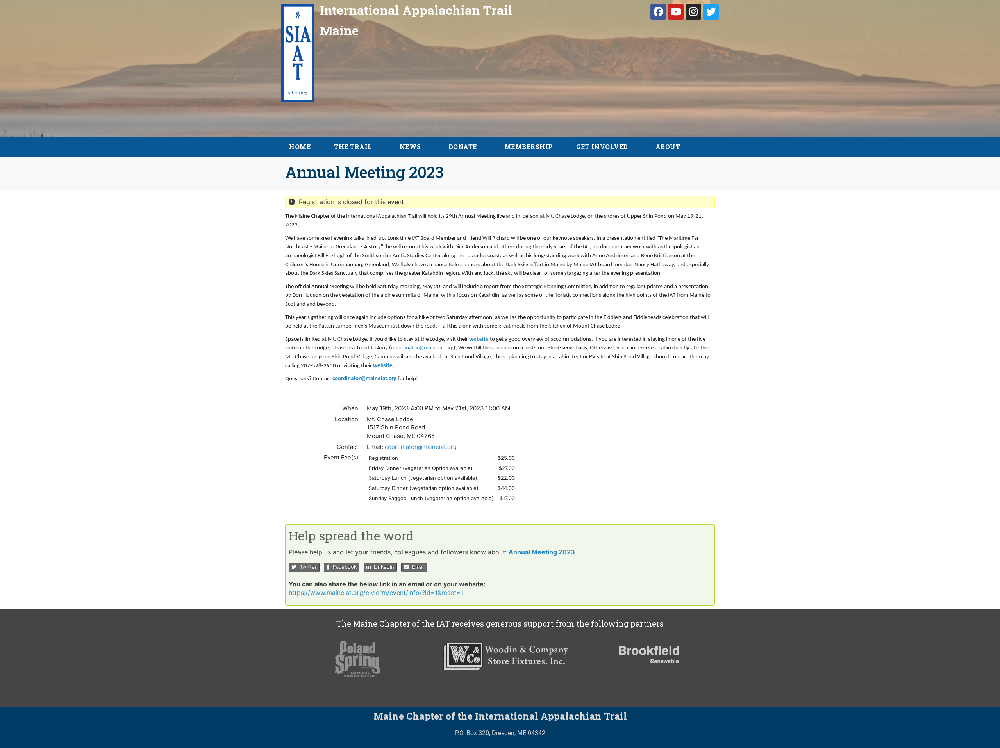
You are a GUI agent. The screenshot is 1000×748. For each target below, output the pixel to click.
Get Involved (602, 146)
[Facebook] (658, 12)
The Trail (353, 146)
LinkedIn (382, 567)
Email (417, 567)
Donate (462, 146)
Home (300, 146)
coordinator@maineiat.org (422, 348)
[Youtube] (676, 12)
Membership (528, 146)
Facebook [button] (343, 567)
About (667, 146)
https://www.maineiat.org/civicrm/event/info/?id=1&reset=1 (376, 593)
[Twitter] (711, 12)
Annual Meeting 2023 (542, 552)
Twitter (306, 567)
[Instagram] (693, 12)
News (410, 146)
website (479, 339)
